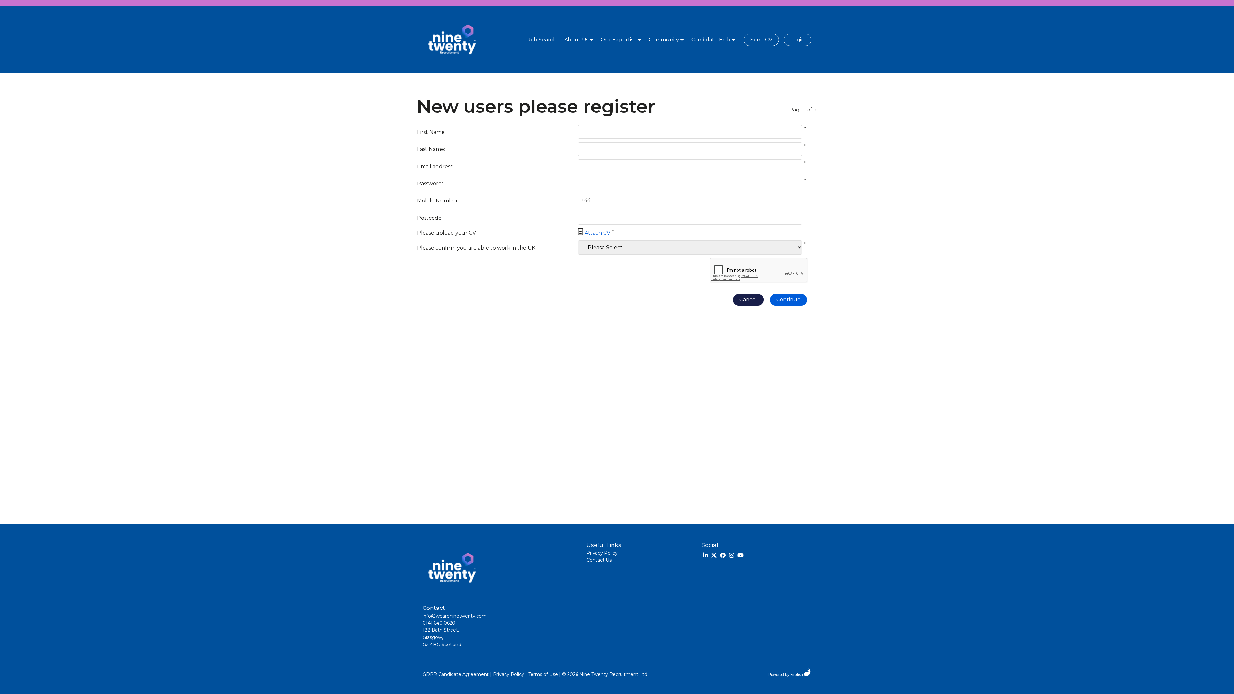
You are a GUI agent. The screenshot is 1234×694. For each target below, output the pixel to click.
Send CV (761, 40)
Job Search (542, 40)
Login (798, 40)
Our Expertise (619, 40)
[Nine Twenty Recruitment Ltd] (451, 40)
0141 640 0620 (439, 623)
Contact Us (599, 560)
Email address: (435, 167)
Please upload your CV (446, 233)
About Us (577, 40)
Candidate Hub (711, 40)
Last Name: (431, 149)
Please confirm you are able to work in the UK (476, 248)
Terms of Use (543, 674)
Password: (430, 184)
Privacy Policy (602, 553)
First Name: (431, 132)
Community (664, 40)
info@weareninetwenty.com (455, 616)
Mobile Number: (438, 201)
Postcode (429, 218)
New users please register (536, 107)
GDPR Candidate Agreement (456, 674)
